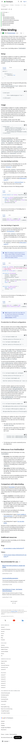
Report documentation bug (6, 708)
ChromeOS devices (5, 665)
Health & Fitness (4, 649)
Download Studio (4, 699)
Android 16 (3, 677)
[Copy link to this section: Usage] (7, 105)
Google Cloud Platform (6, 727)
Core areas (17, 5)
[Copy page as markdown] (21, 33)
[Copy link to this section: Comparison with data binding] (25, 484)
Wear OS (3, 663)
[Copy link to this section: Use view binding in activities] (19, 161)
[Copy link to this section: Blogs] (5, 545)
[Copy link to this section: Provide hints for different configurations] (2, 324)
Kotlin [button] (10, 67)
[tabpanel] (14, 74)
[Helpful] (9, 9)
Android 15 (3, 679)
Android (2, 627)
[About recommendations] (19, 562)
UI (21, 5)
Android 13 (3, 683)
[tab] (4, 67)
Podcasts (3, 639)
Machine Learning (4, 647)
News (2, 635)
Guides (4, 6)
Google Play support (5, 710)
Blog (2, 637)
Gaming (2, 645)
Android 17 (3, 675)
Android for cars (4, 667)
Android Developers (5, 5)
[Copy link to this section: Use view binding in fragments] (20, 225)
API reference (4, 697)
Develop (11, 5)
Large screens (4, 661)
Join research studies (5, 713)
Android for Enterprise (5, 629)
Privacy (2, 653)
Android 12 (3, 685)
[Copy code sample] (26, 70)
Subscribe (17, 737)
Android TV (3, 669)
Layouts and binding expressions (10, 578)
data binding (12, 487)
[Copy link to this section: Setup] (6, 54)
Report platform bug (5, 706)
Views (25, 5)
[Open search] (18, 1)
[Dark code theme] (24, 70)
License (7, 734)
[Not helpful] (11, 9)
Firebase (3, 725)
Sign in (24, 1)
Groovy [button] (4, 67)
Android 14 (3, 681)
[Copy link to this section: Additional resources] (18, 537)
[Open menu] (2, 1)
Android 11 (3, 687)
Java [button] (9, 191)
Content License (14, 611)
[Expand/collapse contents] (8, 12)
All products (3, 729)
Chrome (2, 723)
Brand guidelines (13, 734)
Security (2, 631)
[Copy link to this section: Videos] (6, 552)
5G (1, 655)
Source (2, 633)
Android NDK (3, 701)
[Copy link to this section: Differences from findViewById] (25, 449)
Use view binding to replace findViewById (13, 548)
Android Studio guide (5, 693)
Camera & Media (4, 651)
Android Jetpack (11, 33)
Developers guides (5, 695)
